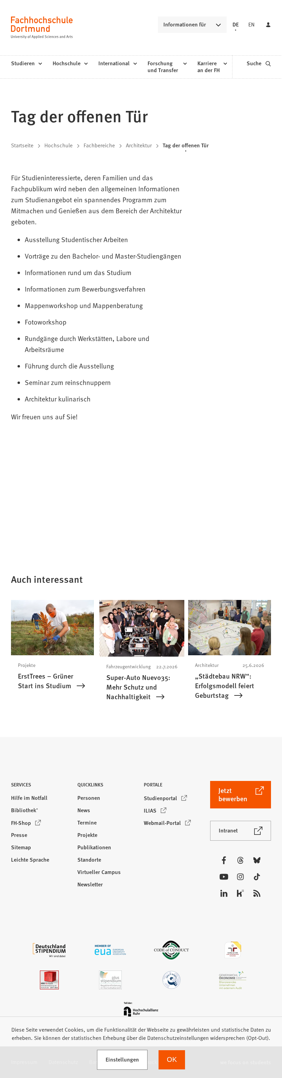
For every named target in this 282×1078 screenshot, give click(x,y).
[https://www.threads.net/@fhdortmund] (240, 860)
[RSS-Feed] (257, 893)
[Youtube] (224, 877)
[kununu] (240, 893)
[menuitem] (26, 63)
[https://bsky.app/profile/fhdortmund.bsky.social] (257, 860)
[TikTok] (257, 877)
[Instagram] (240, 877)
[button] (41, 786)
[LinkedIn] (224, 893)
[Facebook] (224, 860)
